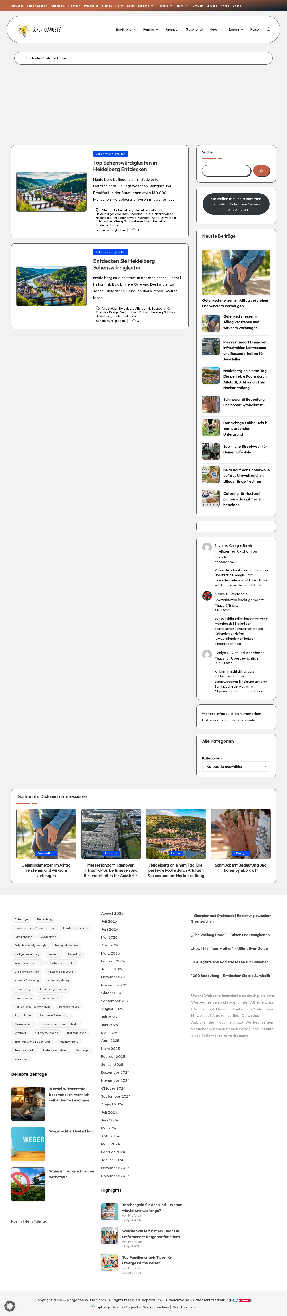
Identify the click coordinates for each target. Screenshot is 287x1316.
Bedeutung (44, 919)
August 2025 (112, 1008)
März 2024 (110, 1144)
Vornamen (21, 1059)
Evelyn (220, 652)
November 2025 (115, 985)
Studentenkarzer (108, 225)
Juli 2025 (109, 1016)
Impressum (151, 1299)
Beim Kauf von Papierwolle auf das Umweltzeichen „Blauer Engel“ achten (246, 475)
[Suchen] (261, 170)
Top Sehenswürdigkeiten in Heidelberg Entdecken (125, 165)
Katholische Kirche (62, 963)
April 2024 (110, 1135)
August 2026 (112, 913)
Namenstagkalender (52, 989)
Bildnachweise (177, 1299)
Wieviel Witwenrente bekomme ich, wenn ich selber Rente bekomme (69, 1094)
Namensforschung (27, 980)
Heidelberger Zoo (108, 214)
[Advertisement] (143, 98)
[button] (10, 1306)
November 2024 (115, 1080)
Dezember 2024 (115, 1072)
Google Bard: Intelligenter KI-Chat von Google (236, 551)
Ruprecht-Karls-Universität (157, 218)
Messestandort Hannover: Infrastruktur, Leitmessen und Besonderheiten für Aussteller (245, 350)
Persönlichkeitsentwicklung (33, 1006)
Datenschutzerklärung (212, 1299)
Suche (207, 152)
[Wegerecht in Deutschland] (28, 1144)
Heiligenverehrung (27, 954)
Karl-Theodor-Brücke (137, 214)
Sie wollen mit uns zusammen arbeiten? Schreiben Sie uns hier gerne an (236, 204)
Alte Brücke (110, 308)
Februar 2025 (113, 1056)
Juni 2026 (109, 929)
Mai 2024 (109, 1128)
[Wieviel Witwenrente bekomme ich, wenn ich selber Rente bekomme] (28, 1104)
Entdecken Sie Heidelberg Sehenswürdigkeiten (124, 264)
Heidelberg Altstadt (148, 210)
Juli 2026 (109, 921)
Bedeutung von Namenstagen (35, 928)
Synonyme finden (46, 1032)
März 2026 (110, 953)
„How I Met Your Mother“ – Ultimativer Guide (229, 948)
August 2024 (112, 1104)
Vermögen (83, 1050)
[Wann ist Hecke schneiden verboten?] (28, 1184)
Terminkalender (243, 720)
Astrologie (22, 919)
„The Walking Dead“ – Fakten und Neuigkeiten (230, 934)
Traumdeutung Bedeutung (32, 1041)
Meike (220, 593)
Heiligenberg (157, 308)
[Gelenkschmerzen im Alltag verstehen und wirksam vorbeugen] (236, 272)
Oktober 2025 (113, 992)
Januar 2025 (112, 1064)
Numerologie (23, 998)
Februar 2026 (113, 961)
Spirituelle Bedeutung (53, 1015)
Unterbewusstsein (55, 1050)
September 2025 (115, 1000)
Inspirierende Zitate (28, 963)
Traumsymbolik (25, 1050)
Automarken (250, 713)
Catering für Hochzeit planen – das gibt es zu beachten (242, 499)
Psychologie (23, 1015)
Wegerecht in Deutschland (72, 1131)
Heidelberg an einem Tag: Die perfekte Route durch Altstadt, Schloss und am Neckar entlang (245, 379)
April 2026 (110, 945)
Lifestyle (241, 853)
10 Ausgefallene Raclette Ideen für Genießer (229, 961)
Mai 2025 (109, 1032)
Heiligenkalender (66, 945)
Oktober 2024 (113, 1088)
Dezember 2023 (115, 1167)
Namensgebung (58, 980)
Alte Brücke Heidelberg (117, 210)
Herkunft (54, 954)
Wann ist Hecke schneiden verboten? (71, 1174)
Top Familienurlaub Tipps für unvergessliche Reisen (147, 1260)
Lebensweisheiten (27, 971)
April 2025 (110, 1040)
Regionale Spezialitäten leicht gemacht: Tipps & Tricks (240, 599)
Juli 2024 (109, 1112)
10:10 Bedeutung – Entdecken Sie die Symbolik (230, 975)
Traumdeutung (76, 1032)
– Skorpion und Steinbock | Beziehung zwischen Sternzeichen (231, 918)
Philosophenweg (124, 218)
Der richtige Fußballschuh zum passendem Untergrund (245, 428)
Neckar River (129, 312)
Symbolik (20, 1032)
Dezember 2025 (115, 976)
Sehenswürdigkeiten (111, 153)
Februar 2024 (113, 1151)
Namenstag (22, 989)
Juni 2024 (109, 1120)
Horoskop (74, 954)
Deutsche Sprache (75, 928)
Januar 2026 (112, 969)
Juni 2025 (109, 1024)
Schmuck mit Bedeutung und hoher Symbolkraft (244, 402)
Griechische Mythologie (31, 945)
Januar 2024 (112, 1159)
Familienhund (23, 936)
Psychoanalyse (69, 1006)
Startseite (33, 58)
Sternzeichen (23, 1024)
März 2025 (110, 1048)
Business (111, 853)
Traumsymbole (68, 1041)
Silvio (219, 545)
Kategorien (212, 758)
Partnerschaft (50, 998)
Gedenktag (48, 936)
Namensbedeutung (60, 971)
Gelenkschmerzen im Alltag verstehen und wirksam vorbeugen (235, 303)
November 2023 (115, 1175)
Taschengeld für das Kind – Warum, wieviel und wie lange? (152, 1207)
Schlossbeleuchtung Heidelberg (146, 221)
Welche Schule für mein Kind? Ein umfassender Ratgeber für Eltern (151, 1233)
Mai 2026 (109, 937)
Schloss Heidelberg (109, 221)
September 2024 (116, 1096)
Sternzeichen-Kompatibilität (60, 1024)
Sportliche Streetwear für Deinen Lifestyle (245, 449)
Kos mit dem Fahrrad (29, 1221)
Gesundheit (46, 853)
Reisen (176, 853)
